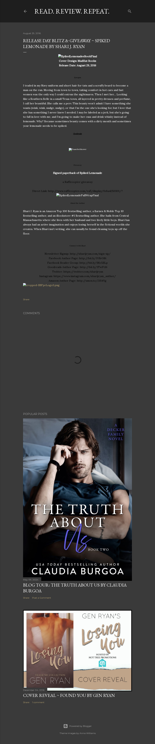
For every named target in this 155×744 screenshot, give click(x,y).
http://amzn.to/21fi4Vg (91, 280)
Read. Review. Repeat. (71, 11)
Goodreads (77, 134)
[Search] (129, 10)
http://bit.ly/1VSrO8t (92, 258)
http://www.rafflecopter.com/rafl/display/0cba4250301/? (85, 191)
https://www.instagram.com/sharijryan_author (83, 276)
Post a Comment (41, 597)
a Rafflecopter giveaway (78, 182)
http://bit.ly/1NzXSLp (93, 262)
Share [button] (26, 299)
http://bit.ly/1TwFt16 (93, 267)
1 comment (38, 702)
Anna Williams (88, 733)
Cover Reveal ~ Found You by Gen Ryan (69, 695)
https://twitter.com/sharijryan (83, 271)
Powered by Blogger (80, 726)
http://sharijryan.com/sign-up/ (90, 253)
